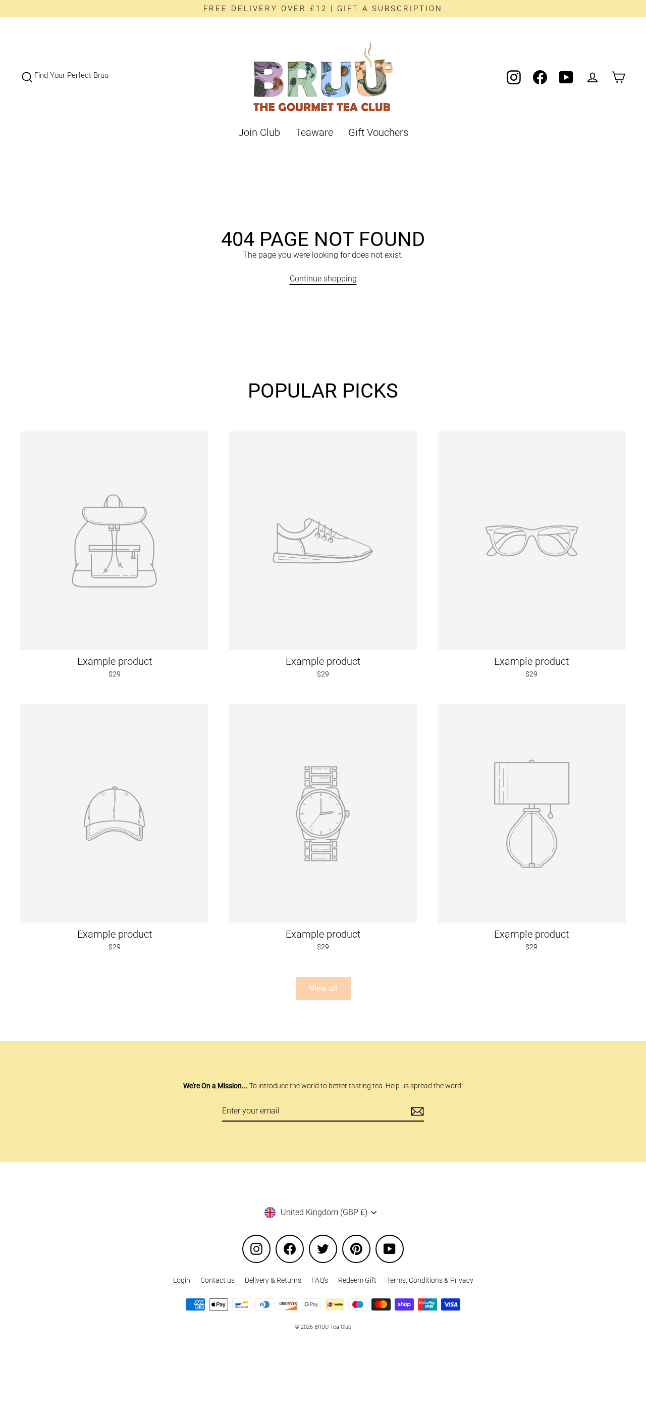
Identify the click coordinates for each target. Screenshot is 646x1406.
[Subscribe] (416, 1111)
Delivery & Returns (273, 1280)
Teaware (314, 132)
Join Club (259, 132)
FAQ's (319, 1280)
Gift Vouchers (378, 132)
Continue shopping (323, 278)
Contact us (217, 1280)
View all (323, 988)
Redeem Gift (357, 1280)
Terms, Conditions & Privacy (430, 1280)
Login (181, 1280)
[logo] (323, 77)
